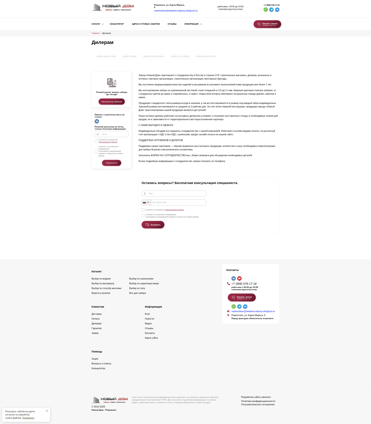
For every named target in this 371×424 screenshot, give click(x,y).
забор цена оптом (106, 56)
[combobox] (147, 202)
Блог (147, 314)
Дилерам (96, 323)
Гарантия (97, 328)
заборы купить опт (206, 56)
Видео (148, 323)
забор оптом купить (153, 56)
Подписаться (111, 163)
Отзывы (172, 24)
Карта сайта (151, 338)
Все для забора (137, 293)
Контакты (150, 333)
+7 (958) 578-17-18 (271, 5)
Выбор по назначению (141, 278)
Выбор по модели (101, 278)
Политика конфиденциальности (258, 401)
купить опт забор (180, 56)
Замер (95, 333)
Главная (95, 33)
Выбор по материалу (103, 283)
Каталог (96, 24)
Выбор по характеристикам (144, 283)
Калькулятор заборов (112, 101)
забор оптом (129, 56)
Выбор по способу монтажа (106, 288)
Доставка (97, 314)
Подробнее (28, 418)
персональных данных (108, 142)
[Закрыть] (47, 410)
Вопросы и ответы (101, 363)
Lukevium (266, 397)
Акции (95, 359)
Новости (149, 318)
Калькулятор (117, 24)
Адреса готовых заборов (146, 24)
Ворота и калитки (101, 293)
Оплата (96, 318)
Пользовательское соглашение (258, 404)
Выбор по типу (137, 288)
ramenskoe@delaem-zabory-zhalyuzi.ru (176, 10)
